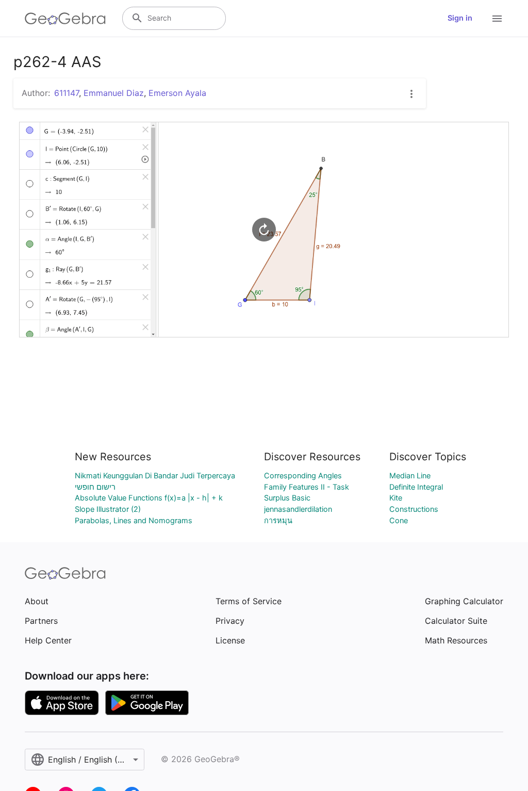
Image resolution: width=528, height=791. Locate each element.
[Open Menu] (497, 18)
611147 (66, 93)
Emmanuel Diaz (114, 93)
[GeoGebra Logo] (65, 18)
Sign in (460, 18)
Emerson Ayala (177, 93)
